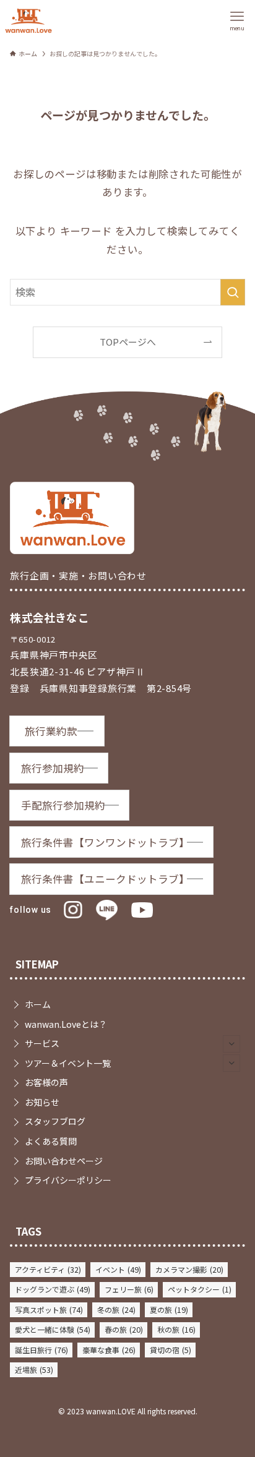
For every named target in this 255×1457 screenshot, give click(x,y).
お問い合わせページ (64, 1161)
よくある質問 (51, 1141)
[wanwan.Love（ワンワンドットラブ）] (28, 20)
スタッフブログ (55, 1121)
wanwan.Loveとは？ (66, 1024)
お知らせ (42, 1102)
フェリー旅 (129, 1289)
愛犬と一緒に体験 (52, 1329)
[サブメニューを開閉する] (231, 1044)
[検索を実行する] (232, 292)
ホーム (38, 1004)
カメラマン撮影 (189, 1269)
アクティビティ (48, 1269)
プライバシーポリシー (68, 1180)
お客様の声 (46, 1082)
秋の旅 (176, 1329)
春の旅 (124, 1329)
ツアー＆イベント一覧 (68, 1063)
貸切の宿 (170, 1350)
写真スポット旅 (49, 1309)
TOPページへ (128, 341)
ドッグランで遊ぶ (52, 1289)
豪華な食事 (109, 1350)
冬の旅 (116, 1309)
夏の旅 (169, 1309)
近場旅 (34, 1369)
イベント (118, 1269)
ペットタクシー (199, 1289)
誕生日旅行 (41, 1350)
